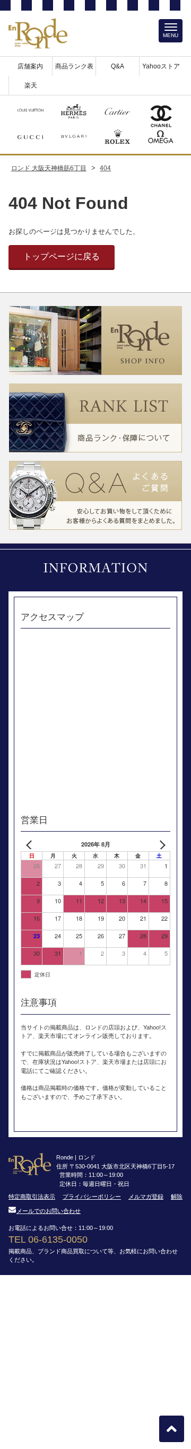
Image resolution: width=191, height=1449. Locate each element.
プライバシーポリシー (92, 1196)
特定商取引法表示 (31, 1196)
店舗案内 (30, 66)
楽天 (30, 85)
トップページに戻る (61, 256)
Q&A (117, 66)
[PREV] (31, 844)
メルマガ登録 (145, 1196)
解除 (177, 1196)
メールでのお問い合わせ (48, 1211)
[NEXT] (160, 844)
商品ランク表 (74, 66)
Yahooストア (161, 66)
